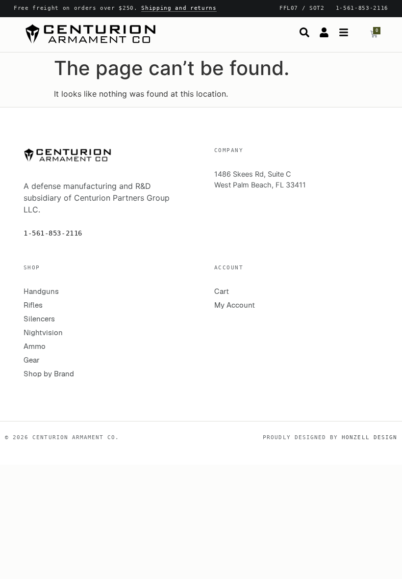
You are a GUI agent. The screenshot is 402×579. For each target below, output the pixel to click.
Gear (32, 360)
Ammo (35, 346)
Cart (221, 291)
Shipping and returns (178, 8)
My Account (234, 305)
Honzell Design (369, 437)
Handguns (41, 291)
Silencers (39, 318)
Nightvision (43, 332)
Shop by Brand (49, 373)
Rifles (33, 305)
